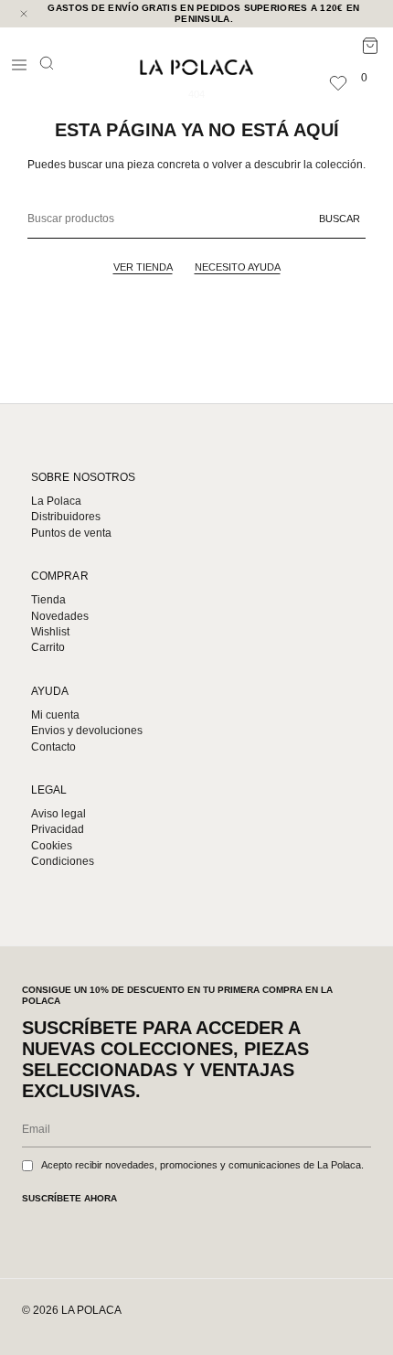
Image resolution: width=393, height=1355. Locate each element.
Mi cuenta (55, 715)
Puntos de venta (71, 533)
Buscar (339, 218)
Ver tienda (143, 266)
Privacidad (57, 829)
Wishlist (50, 631)
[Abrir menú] (19, 65)
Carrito (48, 647)
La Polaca (56, 501)
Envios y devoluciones (87, 730)
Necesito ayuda (238, 266)
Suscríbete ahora (69, 1198)
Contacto (53, 747)
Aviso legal (58, 813)
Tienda (48, 599)
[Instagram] (300, 1315)
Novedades (60, 616)
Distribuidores (66, 516)
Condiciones (62, 861)
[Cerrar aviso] (23, 13)
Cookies (51, 845)
